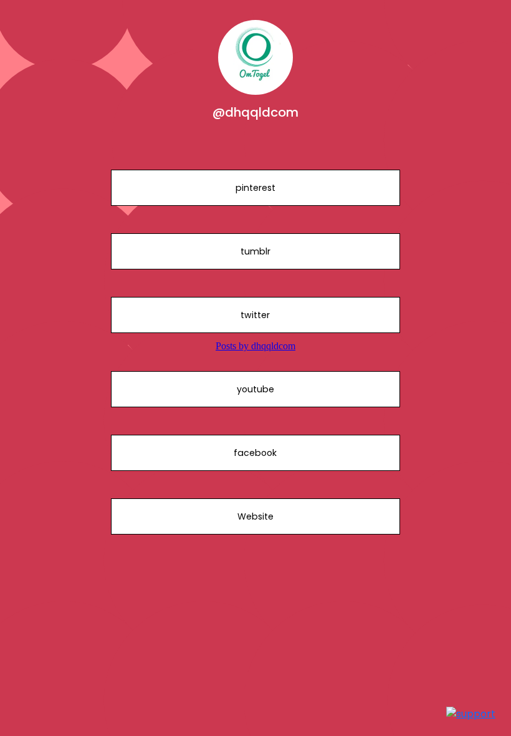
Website (255, 516)
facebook (255, 453)
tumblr (255, 251)
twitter (255, 315)
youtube (255, 389)
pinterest (255, 188)
